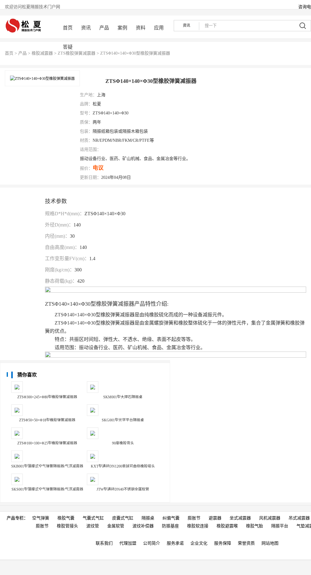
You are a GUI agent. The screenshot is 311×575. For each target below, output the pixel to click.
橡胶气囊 (65, 518)
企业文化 (198, 543)
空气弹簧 (40, 518)
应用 (159, 27)
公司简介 (151, 543)
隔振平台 (279, 526)
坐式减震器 (240, 518)
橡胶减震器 (42, 53)
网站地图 (270, 543)
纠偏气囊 (170, 518)
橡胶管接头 (67, 526)
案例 (122, 27)
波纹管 (92, 526)
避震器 (215, 518)
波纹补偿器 (143, 526)
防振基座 (170, 526)
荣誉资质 (246, 543)
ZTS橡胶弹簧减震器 (76, 53)
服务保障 (222, 543)
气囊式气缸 (93, 518)
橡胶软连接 (197, 526)
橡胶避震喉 (227, 526)
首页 (68, 27)
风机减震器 (269, 518)
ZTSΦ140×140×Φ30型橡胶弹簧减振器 (135, 53)
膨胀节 (194, 518)
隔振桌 (148, 518)
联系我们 (104, 543)
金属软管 (115, 526)
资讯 (86, 27)
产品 (104, 27)
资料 (140, 27)
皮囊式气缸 (122, 518)
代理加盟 (127, 543)
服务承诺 (175, 543)
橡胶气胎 (254, 526)
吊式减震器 (299, 518)
